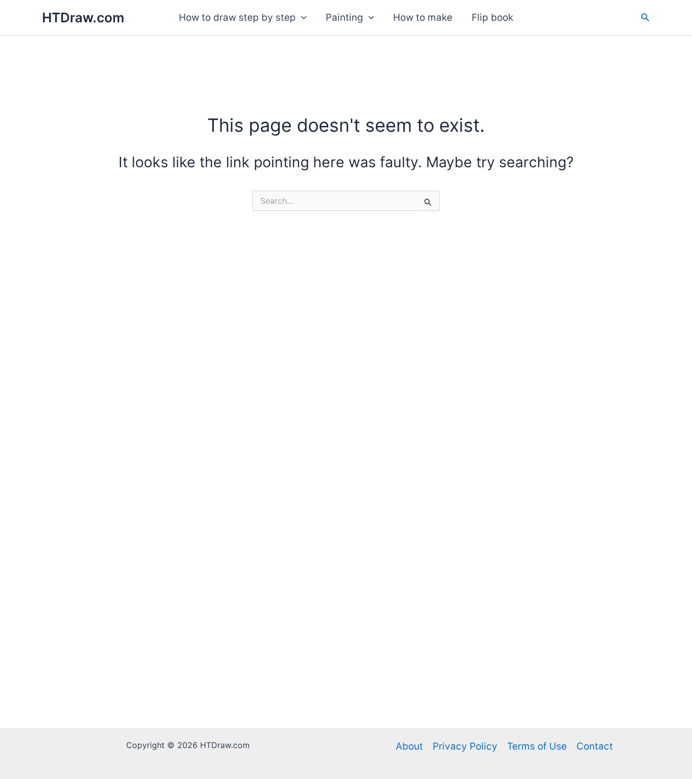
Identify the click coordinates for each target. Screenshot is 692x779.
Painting (344, 17)
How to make (422, 17)
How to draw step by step (237, 17)
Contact (594, 746)
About (409, 746)
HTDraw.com (83, 17)
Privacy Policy (465, 746)
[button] (301, 17)
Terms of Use (537, 746)
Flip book (492, 17)
